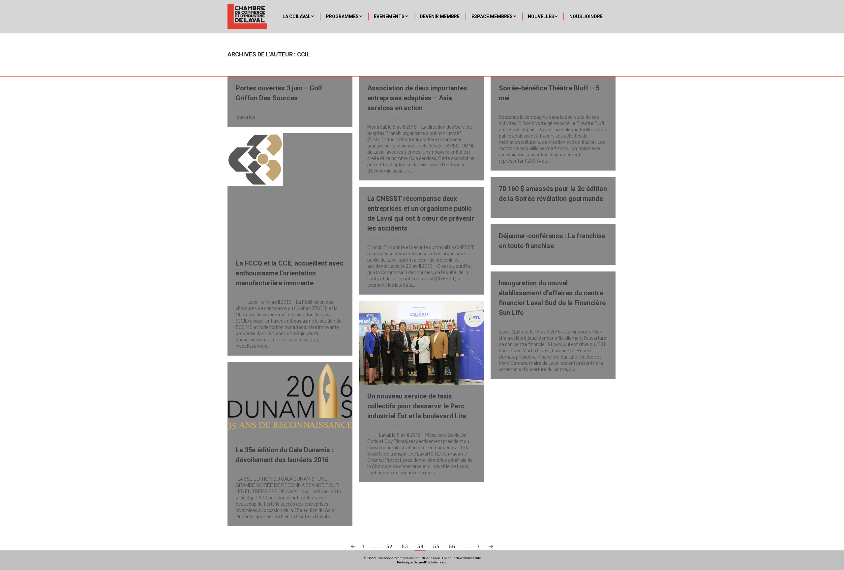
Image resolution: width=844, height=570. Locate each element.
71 (479, 546)
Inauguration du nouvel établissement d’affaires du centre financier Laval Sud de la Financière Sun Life (552, 298)
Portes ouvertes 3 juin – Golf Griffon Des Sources (279, 93)
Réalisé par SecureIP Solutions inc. (422, 562)
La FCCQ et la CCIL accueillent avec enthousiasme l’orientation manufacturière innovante (289, 273)
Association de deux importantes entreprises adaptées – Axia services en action (417, 98)
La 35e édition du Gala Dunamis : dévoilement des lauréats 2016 (284, 455)
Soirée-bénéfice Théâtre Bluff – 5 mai (549, 93)
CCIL (303, 54)
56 (452, 546)
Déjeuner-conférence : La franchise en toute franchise (552, 241)
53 (405, 546)
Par (261, 108)
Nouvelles (243, 108)
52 (389, 546)
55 (436, 546)
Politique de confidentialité (461, 558)
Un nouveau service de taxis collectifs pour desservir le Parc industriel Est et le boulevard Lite (416, 406)
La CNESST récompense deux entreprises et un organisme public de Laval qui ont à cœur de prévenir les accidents (420, 213)
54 (420, 546)
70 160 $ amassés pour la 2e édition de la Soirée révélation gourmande (553, 194)
